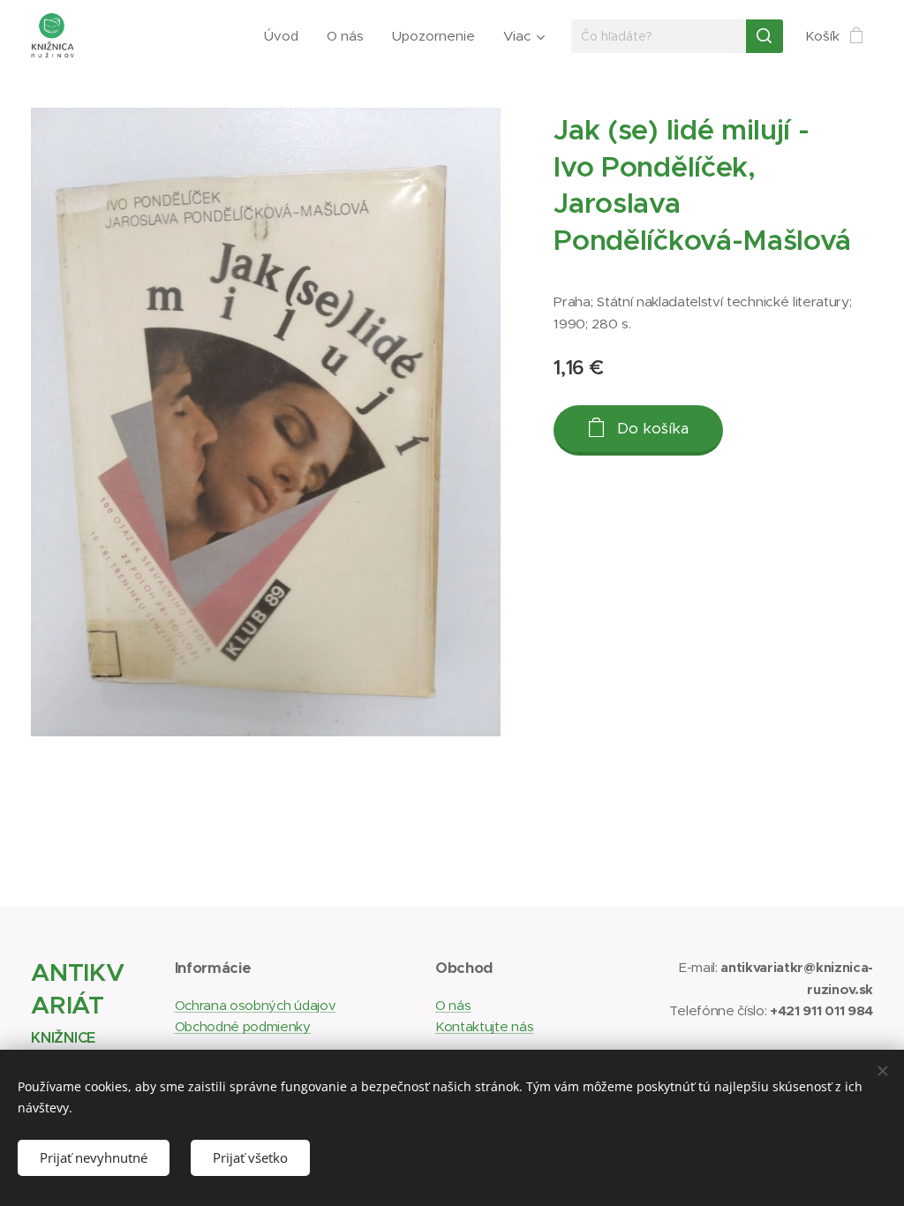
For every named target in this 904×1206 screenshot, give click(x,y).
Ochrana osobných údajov (255, 1005)
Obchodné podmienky (243, 1026)
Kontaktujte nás (484, 1026)
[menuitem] (286, 36)
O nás (453, 1005)
